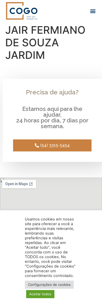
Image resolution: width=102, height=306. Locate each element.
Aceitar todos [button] (40, 294)
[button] (93, 11)
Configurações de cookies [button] (49, 284)
